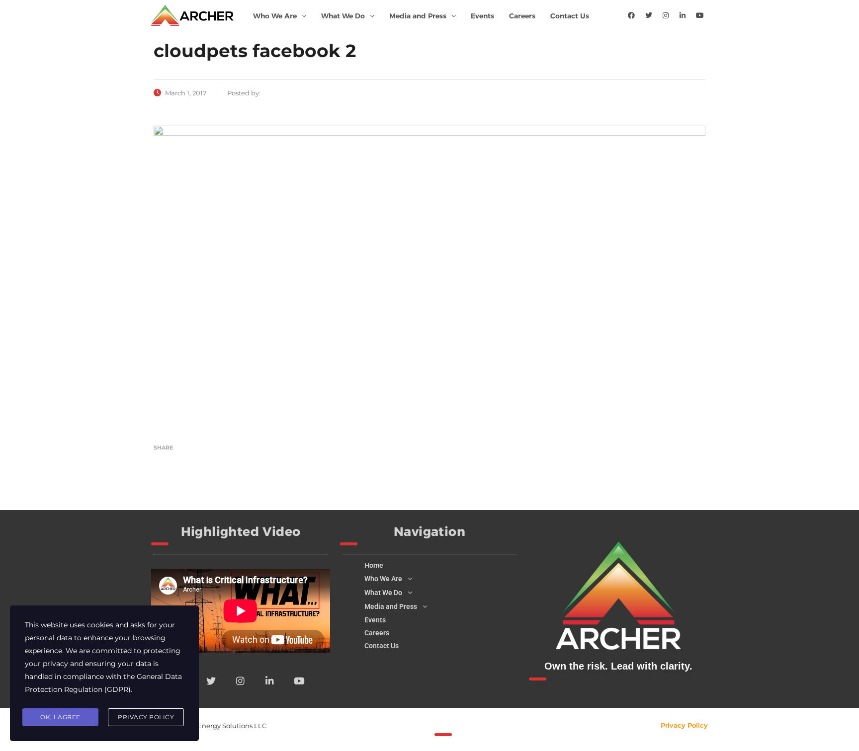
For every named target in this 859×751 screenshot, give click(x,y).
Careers (522, 15)
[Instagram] (665, 15)
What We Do (343, 15)
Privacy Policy (684, 725)
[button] (280, 16)
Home (373, 565)
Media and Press (417, 15)
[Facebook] (631, 15)
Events (482, 15)
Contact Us (569, 15)
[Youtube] (699, 15)
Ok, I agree (60, 717)
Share (163, 447)
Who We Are (275, 15)
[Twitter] (648, 15)
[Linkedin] (682, 15)
